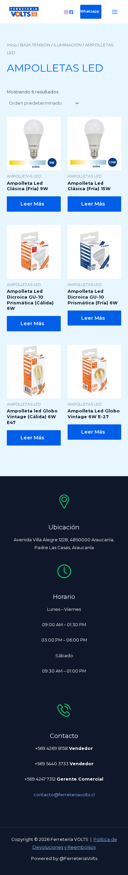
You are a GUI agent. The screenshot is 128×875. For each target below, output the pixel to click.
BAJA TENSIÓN (35, 45)
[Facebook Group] (71, 12)
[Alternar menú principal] (114, 11)
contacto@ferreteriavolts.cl (64, 794)
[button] (90, 11)
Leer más (32, 204)
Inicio (12, 45)
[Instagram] (66, 12)
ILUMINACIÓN (68, 45)
